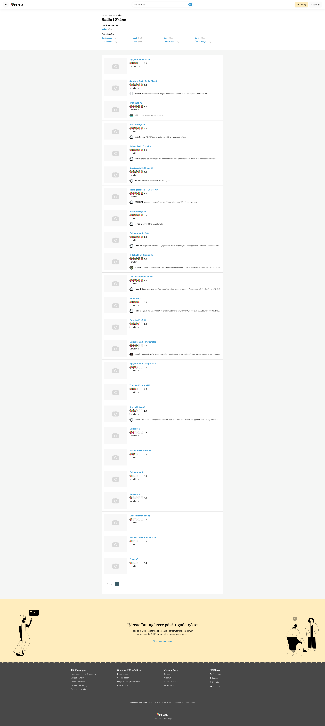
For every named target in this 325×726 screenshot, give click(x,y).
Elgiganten (134, 429)
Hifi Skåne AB (135, 103)
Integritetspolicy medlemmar (128, 682)
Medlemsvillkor (170, 685)
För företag (301, 4)
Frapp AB (133, 559)
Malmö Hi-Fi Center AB (140, 450)
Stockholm (153, 702)
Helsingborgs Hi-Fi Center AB (143, 190)
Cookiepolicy (122, 685)
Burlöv (197, 38)
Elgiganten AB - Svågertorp (142, 363)
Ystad (135, 42)
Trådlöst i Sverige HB (139, 385)
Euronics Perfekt (137, 320)
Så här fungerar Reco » (162, 641)
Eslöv (166, 38)
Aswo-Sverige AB (137, 211)
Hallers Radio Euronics (140, 146)
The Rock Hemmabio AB (141, 277)
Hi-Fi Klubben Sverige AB (141, 255)
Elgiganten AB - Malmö (140, 59)
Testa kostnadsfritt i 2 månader (83, 674)
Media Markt (135, 298)
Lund (135, 38)
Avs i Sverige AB (137, 124)
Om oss (167, 674)
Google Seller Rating (79, 685)
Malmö (105, 29)
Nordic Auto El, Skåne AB (141, 168)
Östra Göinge (200, 42)
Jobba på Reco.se (171, 682)
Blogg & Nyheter (77, 678)
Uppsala (177, 702)
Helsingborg (107, 38)
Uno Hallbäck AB (137, 407)
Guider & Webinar (78, 682)
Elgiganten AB (136, 472)
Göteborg (162, 702)
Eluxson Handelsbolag (139, 516)
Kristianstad (107, 42)
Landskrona (169, 42)
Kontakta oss (122, 674)
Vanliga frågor (123, 678)
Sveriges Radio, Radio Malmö (143, 81)
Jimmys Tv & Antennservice (142, 537)
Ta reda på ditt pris (78, 689)
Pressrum (168, 678)
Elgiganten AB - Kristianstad (142, 342)
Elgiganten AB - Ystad (139, 233)
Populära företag (188, 702)
